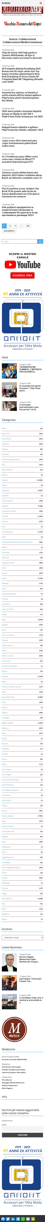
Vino (3, 904)
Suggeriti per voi (8, 857)
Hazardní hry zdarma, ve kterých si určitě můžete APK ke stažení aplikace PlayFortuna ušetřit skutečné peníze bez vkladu (21, 96)
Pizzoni (4, 707)
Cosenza (5, 506)
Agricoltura (6, 433)
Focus (4, 588)
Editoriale (5, 557)
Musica (4, 671)
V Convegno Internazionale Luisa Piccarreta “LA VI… (28, 407)
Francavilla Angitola (9, 594)
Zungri (4, 919)
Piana (4, 692)
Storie (4, 852)
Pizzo (4, 702)
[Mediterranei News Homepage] (14, 1029)
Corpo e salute (7, 501)
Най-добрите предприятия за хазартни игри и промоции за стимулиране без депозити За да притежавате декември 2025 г (20, 211)
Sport (4, 842)
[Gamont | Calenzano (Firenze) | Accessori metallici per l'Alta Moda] (22, 319)
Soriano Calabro (8, 826)
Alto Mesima (6, 439)
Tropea (4, 878)
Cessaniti (5, 495)
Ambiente (5, 444)
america (5, 449)
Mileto (4, 650)
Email (4, 1125)
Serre (4, 821)
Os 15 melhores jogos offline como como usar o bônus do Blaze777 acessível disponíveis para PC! (20, 159)
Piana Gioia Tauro (8, 697)
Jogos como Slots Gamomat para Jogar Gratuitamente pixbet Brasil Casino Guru (19, 143)
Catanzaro (6, 490)
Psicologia (5, 718)
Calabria (5, 480)
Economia (5, 552)
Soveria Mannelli (8, 831)
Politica (4, 712)
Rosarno (5, 754)
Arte (3, 464)
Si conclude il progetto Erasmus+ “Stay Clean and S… (30, 388)
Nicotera (5, 676)
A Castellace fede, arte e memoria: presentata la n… (31, 1000)
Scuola (4, 811)
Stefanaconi (6, 847)
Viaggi (4, 893)
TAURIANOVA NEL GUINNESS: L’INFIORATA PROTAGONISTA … (30, 369)
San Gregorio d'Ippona (10, 790)
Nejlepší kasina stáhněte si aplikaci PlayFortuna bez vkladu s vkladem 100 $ (22, 128)
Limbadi (5, 640)
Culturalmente (7, 532)
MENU (7, 3)
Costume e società (9, 511)
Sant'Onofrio (6, 800)
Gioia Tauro (6, 604)
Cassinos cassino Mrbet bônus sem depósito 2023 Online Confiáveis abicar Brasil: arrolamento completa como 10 (22, 175)
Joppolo (5, 625)
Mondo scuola (7, 656)
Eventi (4, 578)
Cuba (4, 526)
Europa (4, 573)
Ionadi (4, 614)
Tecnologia (6, 862)
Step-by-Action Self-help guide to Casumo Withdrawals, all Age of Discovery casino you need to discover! (22, 55)
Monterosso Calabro (9, 666)
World (4, 909)
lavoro (4, 630)
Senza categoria (8, 816)
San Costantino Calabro (10, 780)
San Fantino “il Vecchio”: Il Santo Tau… (30, 980)
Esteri (4, 568)
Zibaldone (5, 914)
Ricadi (4, 733)
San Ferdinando (8, 785)
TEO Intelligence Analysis (11, 867)
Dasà (4, 537)
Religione (5, 728)
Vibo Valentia (7, 898)
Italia (4, 619)
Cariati (4, 485)
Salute (4, 764)
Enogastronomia (8, 563)
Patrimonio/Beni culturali (11, 687)
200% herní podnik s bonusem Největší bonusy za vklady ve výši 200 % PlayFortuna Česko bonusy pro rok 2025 (22, 114)
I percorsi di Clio (8, 609)
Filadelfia (5, 583)
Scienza (4, 805)
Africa (4, 428)
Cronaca (5, 516)
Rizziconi (5, 743)
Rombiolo (5, 749)
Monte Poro (6, 661)
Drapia (4, 547)
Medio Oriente (7, 645)
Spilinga (5, 836)
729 (28, 226)
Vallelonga (6, 883)
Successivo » (9, 231)
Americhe (5, 454)
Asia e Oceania (7, 470)
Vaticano (5, 888)
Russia (4, 759)
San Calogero (7, 769)
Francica (5, 599)
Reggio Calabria (7, 723)
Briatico (5, 475)
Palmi (4, 681)
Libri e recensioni (8, 635)
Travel (4, 873)
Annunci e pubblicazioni (11, 459)
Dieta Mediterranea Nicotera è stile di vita (17, 542)
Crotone (5, 521)
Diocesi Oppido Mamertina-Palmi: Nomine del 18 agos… (29, 959)
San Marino (6, 795)
